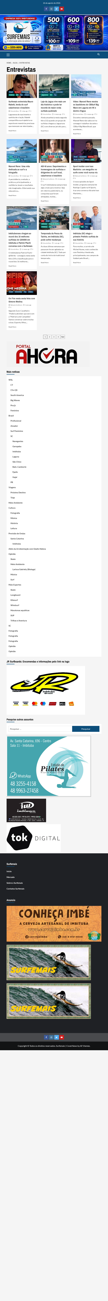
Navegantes (18, 441)
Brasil (11, 92)
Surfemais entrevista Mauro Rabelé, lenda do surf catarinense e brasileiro (21, 104)
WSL (92, 160)
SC (17, 95)
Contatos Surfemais (15, 888)
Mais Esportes (15, 585)
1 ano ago (57, 243)
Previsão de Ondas (17, 533)
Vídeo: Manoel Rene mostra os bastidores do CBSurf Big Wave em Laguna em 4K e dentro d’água (86, 106)
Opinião (12, 554)
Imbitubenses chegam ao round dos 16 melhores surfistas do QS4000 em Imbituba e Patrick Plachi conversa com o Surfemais (20, 239)
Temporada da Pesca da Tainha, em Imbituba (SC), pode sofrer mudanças (52, 236)
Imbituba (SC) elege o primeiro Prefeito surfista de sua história (85, 236)
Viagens (12, 487)
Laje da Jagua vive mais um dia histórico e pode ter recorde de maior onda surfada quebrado (53, 106)
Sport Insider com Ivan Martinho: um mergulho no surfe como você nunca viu (85, 169)
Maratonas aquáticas (20, 610)
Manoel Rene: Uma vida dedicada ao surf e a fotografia (19, 169)
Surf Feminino (13, 227)
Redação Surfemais (48, 179)
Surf (12, 579)
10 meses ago (61, 179)
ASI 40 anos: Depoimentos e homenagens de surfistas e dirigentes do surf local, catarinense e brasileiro (53, 171)
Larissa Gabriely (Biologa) (24, 569)
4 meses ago (57, 114)
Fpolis (15, 472)
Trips (13, 497)
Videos (27, 95)
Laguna (16, 456)
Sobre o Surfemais (15, 883)
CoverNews (71, 1046)
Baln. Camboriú (19, 467)
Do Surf (17, 92)
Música (51, 157)
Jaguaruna (45, 95)
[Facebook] (46, 9)
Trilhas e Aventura (19, 620)
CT (12, 385)
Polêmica (44, 227)
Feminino (15, 410)
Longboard (15, 595)
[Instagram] (51, 9)
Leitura (14, 528)
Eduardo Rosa (15, 111)
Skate (13, 559)
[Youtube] (61, 9)
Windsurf (15, 605)
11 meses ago (93, 176)
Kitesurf (14, 600)
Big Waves (45, 92)
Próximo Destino (18, 492)
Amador (14, 426)
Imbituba (12, 160)
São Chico (17, 462)
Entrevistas (25, 92)
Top (21, 95)
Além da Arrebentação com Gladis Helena (27, 549)
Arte (10, 157)
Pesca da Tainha (54, 224)
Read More (12, 131)
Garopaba (17, 446)
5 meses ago (25, 176)
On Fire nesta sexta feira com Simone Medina (22, 300)
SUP (12, 615)
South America (78, 160)
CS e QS (17, 221)
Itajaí (15, 477)
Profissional (16, 421)
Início (9, 871)
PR (12, 482)
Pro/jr (13, 405)
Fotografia (15, 513)
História (11, 95)
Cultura (54, 154)
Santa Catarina (17, 538)
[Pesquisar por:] (40, 729)
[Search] (98, 54)
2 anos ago (89, 243)
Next (62, 337)
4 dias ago (25, 111)
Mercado (11, 877)
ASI (43, 154)
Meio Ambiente (16, 503)
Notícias (91, 157)
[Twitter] (56, 9)
